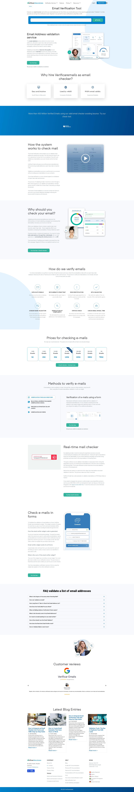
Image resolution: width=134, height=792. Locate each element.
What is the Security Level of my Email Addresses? (43, 613)
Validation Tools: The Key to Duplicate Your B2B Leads (97, 730)
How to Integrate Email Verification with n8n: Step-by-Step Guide (76, 717)
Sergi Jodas (67, 688)
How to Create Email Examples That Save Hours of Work (55, 730)
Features (61, 3)
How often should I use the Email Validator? (41, 620)
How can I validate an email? (36, 600)
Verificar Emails (67, 676)
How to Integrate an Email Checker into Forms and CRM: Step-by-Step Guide (36, 730)
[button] (67, 596)
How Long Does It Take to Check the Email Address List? (44, 603)
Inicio (30, 6)
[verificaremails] (34, 760)
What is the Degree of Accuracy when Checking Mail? (43, 596)
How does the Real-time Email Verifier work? (41, 623)
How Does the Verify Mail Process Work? (40, 606)
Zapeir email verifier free (78, 484)
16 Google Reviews (70, 679)
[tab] (41, 397)
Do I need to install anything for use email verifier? (42, 616)
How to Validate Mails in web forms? (39, 627)
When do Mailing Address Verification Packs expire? (43, 610)
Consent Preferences (32, 767)
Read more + (32, 747)
